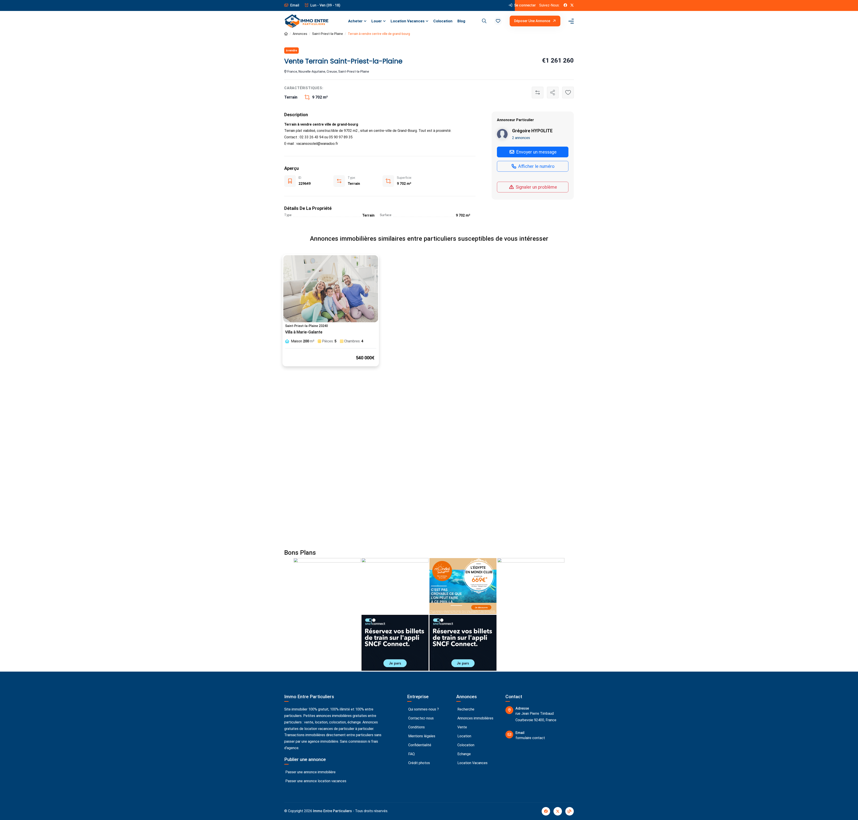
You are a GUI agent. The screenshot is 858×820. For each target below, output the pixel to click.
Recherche (465, 709)
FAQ (411, 754)
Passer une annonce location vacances (315, 781)
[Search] (483, 21)
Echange (463, 754)
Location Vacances (408, 21)
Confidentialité (419, 745)
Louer (376, 21)
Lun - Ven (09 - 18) (324, 5)
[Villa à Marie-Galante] (330, 288)
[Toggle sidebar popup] (570, 21)
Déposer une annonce (532, 21)
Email (294, 5)
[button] (498, 21)
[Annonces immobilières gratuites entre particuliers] (286, 34)
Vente (461, 727)
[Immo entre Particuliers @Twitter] (572, 5)
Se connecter (524, 5)
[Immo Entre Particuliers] (306, 21)
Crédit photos (418, 763)
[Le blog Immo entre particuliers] (569, 811)
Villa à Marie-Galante (303, 332)
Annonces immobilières (474, 718)
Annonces (300, 34)
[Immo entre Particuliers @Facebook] (565, 5)
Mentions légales (421, 736)
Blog (461, 21)
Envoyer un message (536, 152)
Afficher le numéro (536, 166)
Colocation (442, 21)
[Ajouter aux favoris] (568, 92)
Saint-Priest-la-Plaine (327, 34)
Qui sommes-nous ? (423, 709)
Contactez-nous (420, 718)
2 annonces (521, 138)
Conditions (416, 727)
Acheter (355, 21)
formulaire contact (530, 738)
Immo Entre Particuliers (332, 811)
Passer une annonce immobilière (310, 772)
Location (463, 736)
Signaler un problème (536, 187)
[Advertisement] (429, 419)
